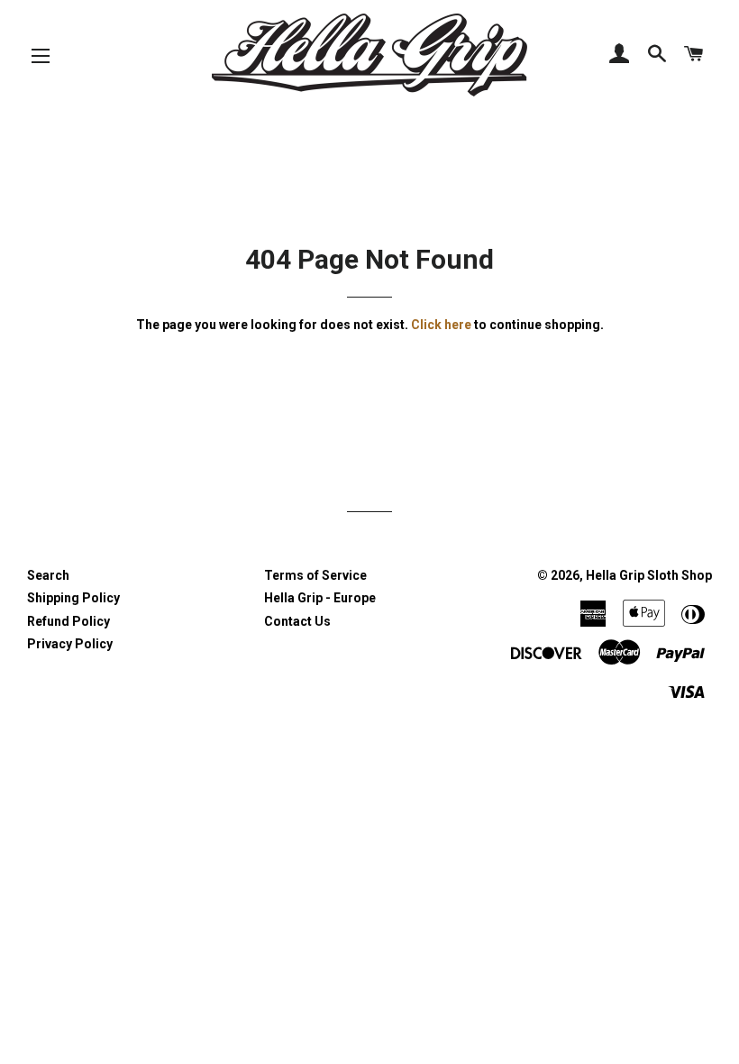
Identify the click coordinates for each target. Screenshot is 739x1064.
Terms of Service (315, 575)
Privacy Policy (70, 644)
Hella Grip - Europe (320, 598)
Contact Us (297, 621)
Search (48, 575)
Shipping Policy (73, 598)
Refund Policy (68, 621)
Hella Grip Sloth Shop (649, 575)
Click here (441, 324)
